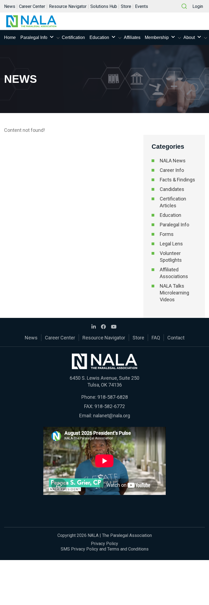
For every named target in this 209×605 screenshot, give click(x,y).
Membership (157, 37)
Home (10, 37)
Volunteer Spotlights (171, 256)
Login (197, 6)
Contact (176, 337)
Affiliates (132, 37)
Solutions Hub (103, 6)
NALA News (173, 160)
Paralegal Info (33, 37)
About (189, 37)
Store (126, 6)
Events (141, 6)
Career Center (32, 6)
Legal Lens (171, 244)
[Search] (184, 6)
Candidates (172, 189)
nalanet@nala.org (111, 415)
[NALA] (31, 21)
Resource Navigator (68, 6)
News (9, 6)
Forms (167, 234)
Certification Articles (173, 202)
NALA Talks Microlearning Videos (174, 292)
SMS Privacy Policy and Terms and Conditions (105, 549)
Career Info (172, 170)
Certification (73, 37)
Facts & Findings (177, 180)
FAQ (156, 337)
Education (99, 37)
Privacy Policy (104, 543)
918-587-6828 (112, 397)
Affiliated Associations (174, 273)
